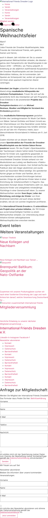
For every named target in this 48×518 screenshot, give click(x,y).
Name (2, 409)
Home (7, 4)
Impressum (9, 346)
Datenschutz (10, 349)
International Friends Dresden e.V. (23, 330)
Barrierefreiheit (11, 351)
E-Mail (3, 417)
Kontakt (8, 343)
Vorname (4, 401)
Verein (7, 7)
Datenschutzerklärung (20, 458)
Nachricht (4, 432)
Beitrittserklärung (38, 398)
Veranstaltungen (12, 10)
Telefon (3, 425)
